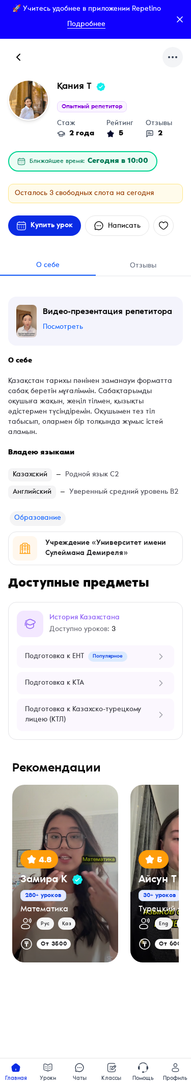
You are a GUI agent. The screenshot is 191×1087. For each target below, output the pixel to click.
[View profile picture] (28, 100)
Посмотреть (63, 327)
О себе (48, 265)
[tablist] (37, 518)
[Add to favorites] (163, 225)
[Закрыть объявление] (180, 19)
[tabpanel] (95, 548)
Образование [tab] (37, 518)
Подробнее (86, 24)
